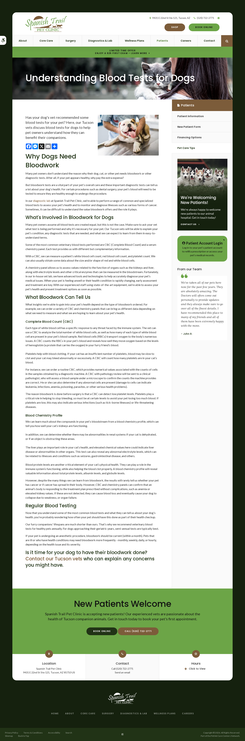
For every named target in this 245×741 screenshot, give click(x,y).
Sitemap (9, 736)
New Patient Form (189, 127)
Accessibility (54, 732)
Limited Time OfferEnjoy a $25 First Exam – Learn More (121, 52)
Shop (174, 27)
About (23, 41)
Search (68, 732)
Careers (186, 41)
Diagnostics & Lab (100, 41)
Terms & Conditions (33, 732)
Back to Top (23, 736)
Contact (209, 41)
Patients (162, 41)
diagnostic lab (41, 200)
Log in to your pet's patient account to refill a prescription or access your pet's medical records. (202, 249)
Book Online (204, 27)
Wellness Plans (134, 41)
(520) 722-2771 (205, 18)
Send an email (122, 672)
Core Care (46, 41)
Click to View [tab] (197, 669)
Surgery (70, 41)
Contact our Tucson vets (53, 559)
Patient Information (190, 116)
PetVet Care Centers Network (225, 736)
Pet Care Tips (186, 148)
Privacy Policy (11, 732)
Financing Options (189, 137)
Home (55, 713)
